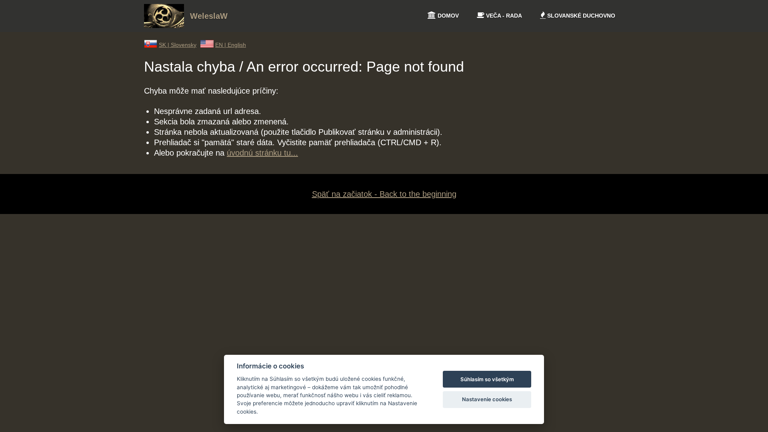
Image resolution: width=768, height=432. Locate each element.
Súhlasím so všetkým (487, 379)
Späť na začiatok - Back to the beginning (384, 194)
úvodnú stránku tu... (262, 152)
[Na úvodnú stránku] (164, 25)
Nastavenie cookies (487, 399)
